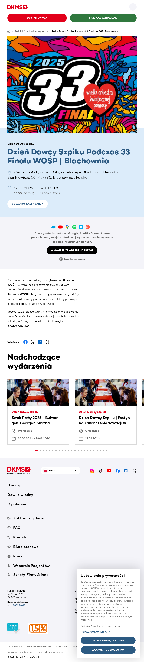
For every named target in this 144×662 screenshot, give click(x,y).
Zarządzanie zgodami (74, 259)
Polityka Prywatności (92, 626)
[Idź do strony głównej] (17, 6)
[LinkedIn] (126, 470)
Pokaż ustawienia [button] (94, 632)
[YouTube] (109, 470)
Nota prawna (14, 646)
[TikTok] (101, 470)
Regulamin (62, 646)
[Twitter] (134, 470)
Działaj (19, 31)
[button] (133, 7)
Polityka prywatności (39, 646)
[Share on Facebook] (25, 342)
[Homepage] (9, 31)
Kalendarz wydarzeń (37, 31)
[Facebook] (118, 470)
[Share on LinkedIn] (40, 342)
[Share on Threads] (47, 342)
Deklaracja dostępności (20, 652)
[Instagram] (92, 470)
